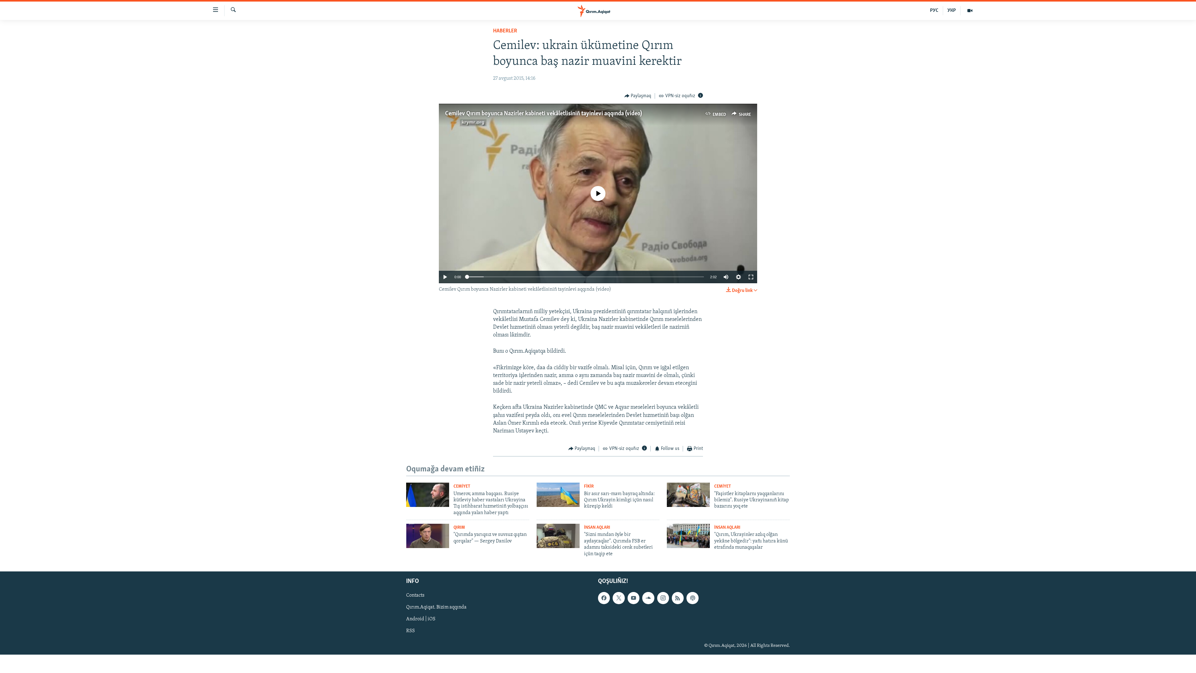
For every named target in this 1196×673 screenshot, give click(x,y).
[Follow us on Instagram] (663, 598)
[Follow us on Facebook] (604, 598)
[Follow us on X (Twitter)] (618, 598)
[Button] (638, 96)
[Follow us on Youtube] (633, 598)
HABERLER (505, 31)
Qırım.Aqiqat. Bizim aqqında (436, 607)
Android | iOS (420, 619)
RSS (410, 630)
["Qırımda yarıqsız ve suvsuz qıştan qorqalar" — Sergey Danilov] (427, 536)
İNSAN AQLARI (597, 527)
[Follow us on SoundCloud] (648, 598)
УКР (951, 10)
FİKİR (589, 486)
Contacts (415, 595)
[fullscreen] (751, 277)
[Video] (970, 10)
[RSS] (678, 598)
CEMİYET (461, 486)
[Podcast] (692, 598)
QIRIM (459, 527)
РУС (934, 10)
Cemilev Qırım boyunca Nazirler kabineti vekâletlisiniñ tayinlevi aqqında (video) (543, 114)
